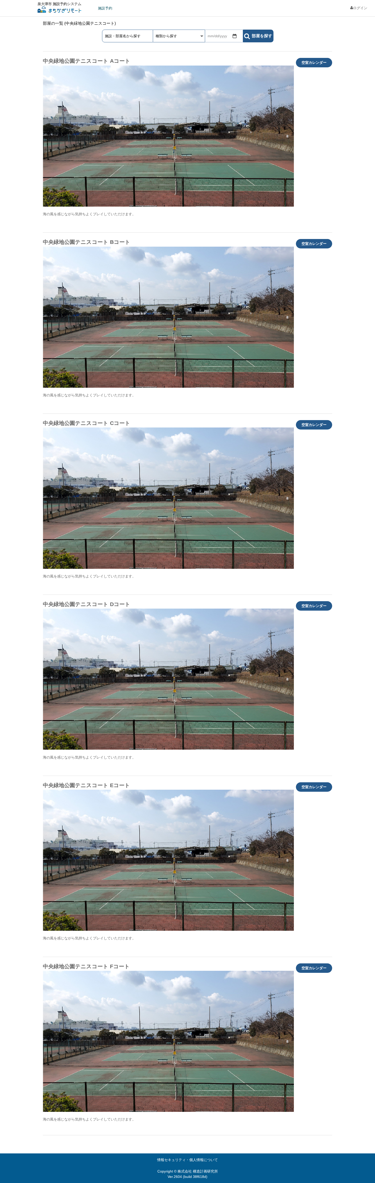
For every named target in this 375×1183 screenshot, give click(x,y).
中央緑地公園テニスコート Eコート (86, 785)
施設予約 (105, 8)
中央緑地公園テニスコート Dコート (86, 604)
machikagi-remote (59, 10)
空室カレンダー (314, 62)
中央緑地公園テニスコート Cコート (86, 423)
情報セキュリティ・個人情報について (187, 1160)
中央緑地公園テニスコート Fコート (86, 966)
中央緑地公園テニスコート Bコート (86, 242)
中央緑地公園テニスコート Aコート (86, 61)
